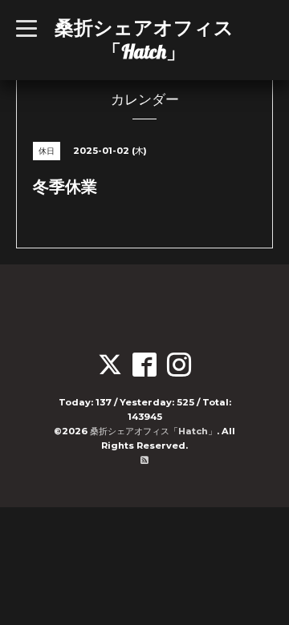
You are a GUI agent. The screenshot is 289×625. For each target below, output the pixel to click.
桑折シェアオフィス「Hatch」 (144, 39)
